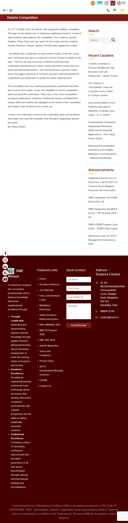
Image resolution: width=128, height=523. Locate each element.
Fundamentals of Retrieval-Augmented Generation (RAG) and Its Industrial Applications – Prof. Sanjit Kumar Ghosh (102, 130)
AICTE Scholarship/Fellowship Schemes (51, 370)
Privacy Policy (46, 361)
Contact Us (45, 386)
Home (42, 278)
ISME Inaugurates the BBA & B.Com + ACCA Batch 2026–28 (103, 213)
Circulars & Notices (49, 284)
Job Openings (46, 290)
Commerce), (109, 240)
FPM (90, 244)
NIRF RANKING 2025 (49, 324)
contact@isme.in (109, 317)
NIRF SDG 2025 (47, 340)
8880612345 (107, 311)
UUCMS (43, 380)
